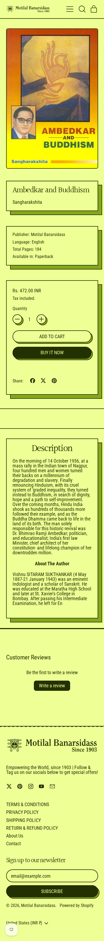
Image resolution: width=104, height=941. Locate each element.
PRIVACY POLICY (22, 812)
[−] (17, 319)
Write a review (52, 685)
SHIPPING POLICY (23, 820)
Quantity (20, 309)
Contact (13, 843)
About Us (14, 836)
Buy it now (52, 352)
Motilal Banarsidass (38, 905)
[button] (82, 9)
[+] (41, 319)
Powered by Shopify (77, 905)
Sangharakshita (27, 202)
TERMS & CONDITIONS (27, 804)
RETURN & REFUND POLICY (32, 828)
